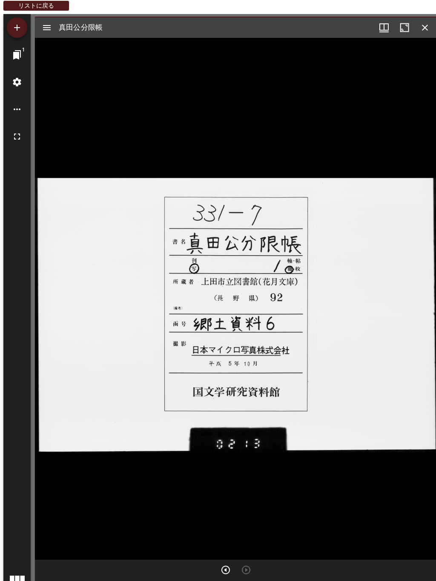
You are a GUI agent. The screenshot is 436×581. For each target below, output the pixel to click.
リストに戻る (36, 5)
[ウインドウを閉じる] (425, 27)
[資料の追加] (17, 27)
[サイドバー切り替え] (47, 27)
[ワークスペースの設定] (17, 82)
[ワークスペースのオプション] (17, 109)
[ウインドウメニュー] (384, 27)
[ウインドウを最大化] (404, 27)
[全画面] (17, 136)
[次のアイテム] (225, 570)
